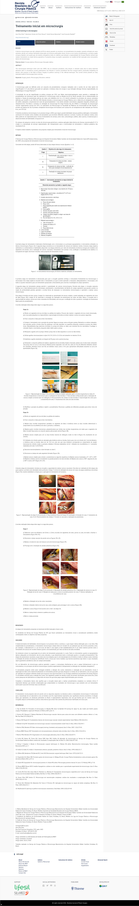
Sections (21, 867)
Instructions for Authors (73, 8)
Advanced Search (99, 8)
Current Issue (85, 862)
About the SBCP (23, 863)
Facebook (112, 45)
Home (43, 8)
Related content (80, 42)
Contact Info (22, 873)
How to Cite (112, 33)
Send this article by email (116, 28)
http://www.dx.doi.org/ (22, 37)
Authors (58, 8)
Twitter (111, 49)
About (50, 8)
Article (18, 41)
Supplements (85, 865)
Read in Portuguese (114, 16)
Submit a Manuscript (44, 862)
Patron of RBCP (23, 871)
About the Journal (24, 862)
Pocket (111, 41)
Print (110, 24)
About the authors (40, 42)
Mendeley (112, 37)
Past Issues (84, 863)
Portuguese (118, 2)
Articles (87, 8)
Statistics (58, 42)
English (107, 2)
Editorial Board (23, 865)
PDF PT (111, 20)
